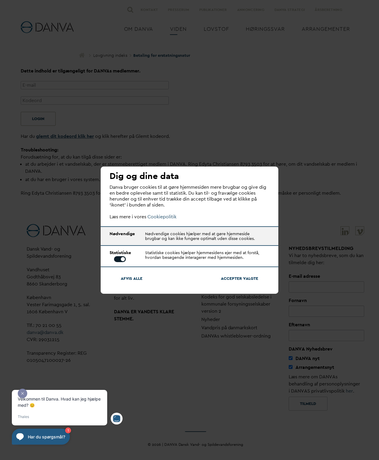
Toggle (120, 259)
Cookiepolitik (161, 217)
